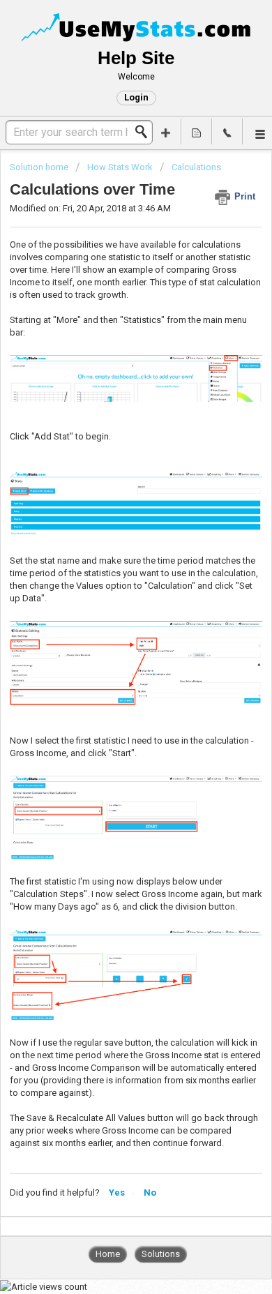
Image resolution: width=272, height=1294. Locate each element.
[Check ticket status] (196, 131)
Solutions (161, 1254)
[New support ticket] (166, 131)
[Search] (145, 132)
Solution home (40, 167)
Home (108, 1254)
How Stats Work (120, 167)
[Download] (110, 649)
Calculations (196, 167)
